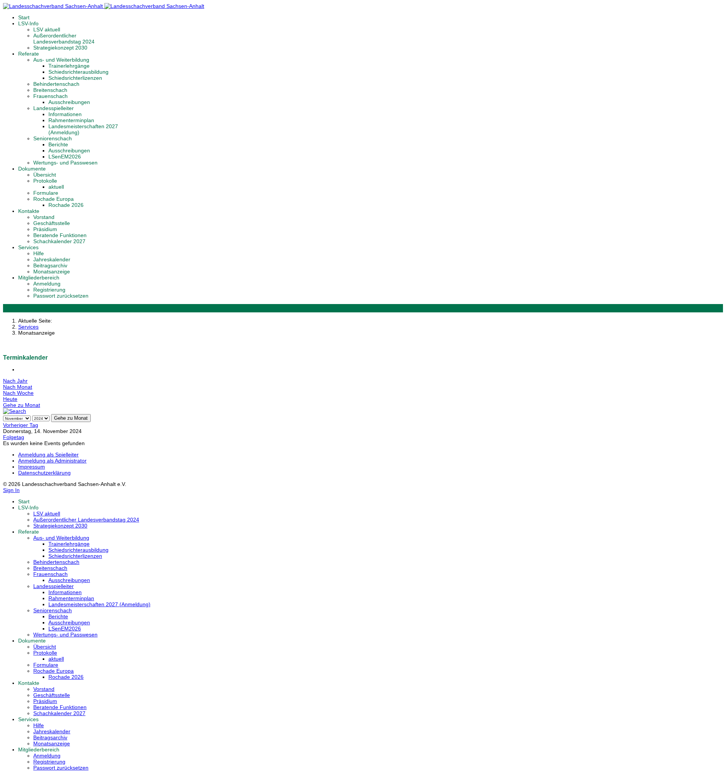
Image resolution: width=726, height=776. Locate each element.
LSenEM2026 (64, 157)
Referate (28, 54)
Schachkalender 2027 (59, 241)
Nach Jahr (15, 381)
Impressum (31, 467)
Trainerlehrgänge (69, 66)
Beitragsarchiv (50, 265)
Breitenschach (50, 90)
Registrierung (49, 290)
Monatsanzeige (51, 271)
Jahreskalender (51, 259)
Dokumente (32, 169)
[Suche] (14, 411)
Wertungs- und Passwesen (65, 163)
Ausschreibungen (69, 102)
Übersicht (44, 175)
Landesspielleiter (53, 108)
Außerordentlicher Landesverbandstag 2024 (64, 39)
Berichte (58, 144)
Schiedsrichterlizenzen (75, 78)
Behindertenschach (56, 84)
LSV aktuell (46, 29)
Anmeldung (46, 284)
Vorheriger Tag (20, 425)
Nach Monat (17, 387)
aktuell (56, 187)
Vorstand (43, 217)
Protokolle (45, 181)
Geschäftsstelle (51, 223)
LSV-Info (28, 23)
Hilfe (38, 253)
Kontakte (28, 211)
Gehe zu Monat (21, 405)
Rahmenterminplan (71, 120)
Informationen (65, 114)
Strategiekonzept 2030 (60, 48)
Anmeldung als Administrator (52, 461)
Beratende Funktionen (60, 235)
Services (28, 247)
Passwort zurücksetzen (60, 296)
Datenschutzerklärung (44, 473)
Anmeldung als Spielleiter (48, 455)
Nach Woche (18, 393)
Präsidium (45, 229)
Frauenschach (50, 96)
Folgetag (13, 437)
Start (23, 17)
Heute (10, 399)
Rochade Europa (53, 199)
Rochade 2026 (66, 205)
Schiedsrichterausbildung (78, 72)
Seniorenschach (52, 138)
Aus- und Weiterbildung (61, 60)
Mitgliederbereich (38, 278)
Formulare (45, 193)
